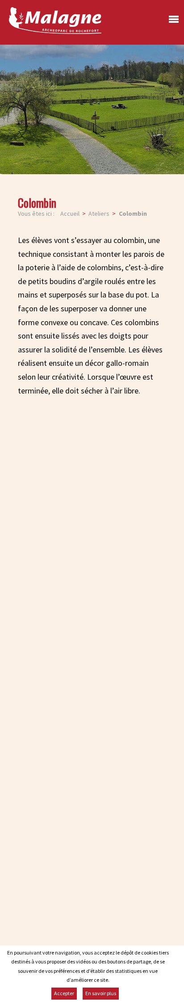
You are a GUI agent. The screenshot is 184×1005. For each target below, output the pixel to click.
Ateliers (98, 213)
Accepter (64, 993)
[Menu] (171, 21)
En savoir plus (100, 993)
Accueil (69, 213)
